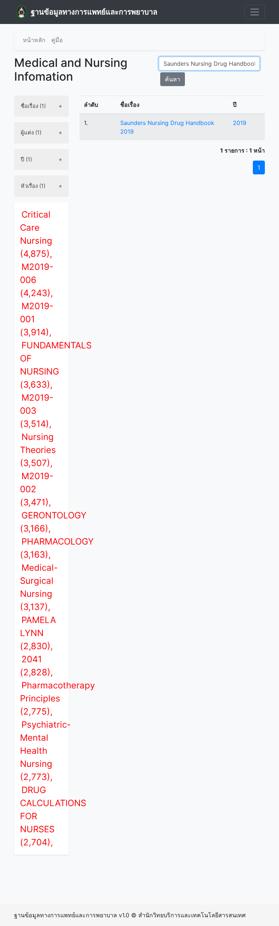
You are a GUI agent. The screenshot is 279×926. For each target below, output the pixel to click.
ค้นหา (172, 79)
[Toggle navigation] (254, 12)
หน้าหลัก (34, 40)
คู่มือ (57, 40)
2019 (239, 122)
